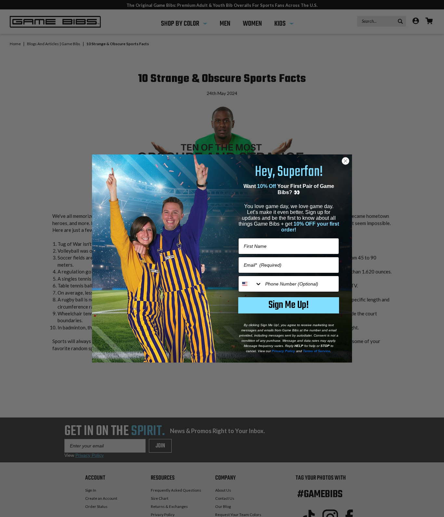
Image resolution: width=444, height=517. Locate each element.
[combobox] (250, 284)
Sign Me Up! (288, 305)
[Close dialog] (345, 161)
